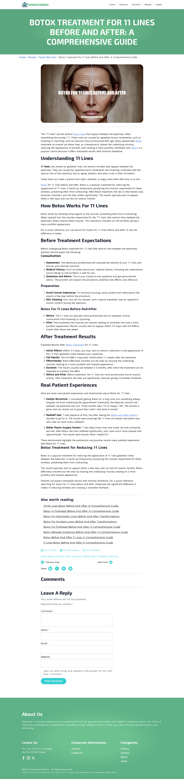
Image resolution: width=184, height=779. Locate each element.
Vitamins (123, 5)
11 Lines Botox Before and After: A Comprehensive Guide (78, 542)
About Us (76, 748)
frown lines (79, 134)
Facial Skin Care (48, 57)
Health (158, 5)
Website (45, 657)
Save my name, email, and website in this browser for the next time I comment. (78, 672)
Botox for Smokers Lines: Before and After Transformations (80, 521)
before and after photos (124, 415)
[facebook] (23, 758)
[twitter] (33, 758)
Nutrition (136, 5)
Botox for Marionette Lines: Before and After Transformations (81, 516)
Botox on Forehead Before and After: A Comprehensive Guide (82, 526)
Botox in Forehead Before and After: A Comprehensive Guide (81, 511)
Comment (47, 611)
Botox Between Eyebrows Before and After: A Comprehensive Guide (86, 532)
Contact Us (76, 753)
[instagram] (28, 758)
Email (44, 643)
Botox (139, 140)
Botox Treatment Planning (104, 556)
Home (112, 5)
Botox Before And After (52, 556)
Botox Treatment (75, 344)
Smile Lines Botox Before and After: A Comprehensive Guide (81, 505)
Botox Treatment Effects (77, 556)
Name (45, 630)
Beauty (148, 5)
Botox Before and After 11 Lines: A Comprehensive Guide (78, 537)
